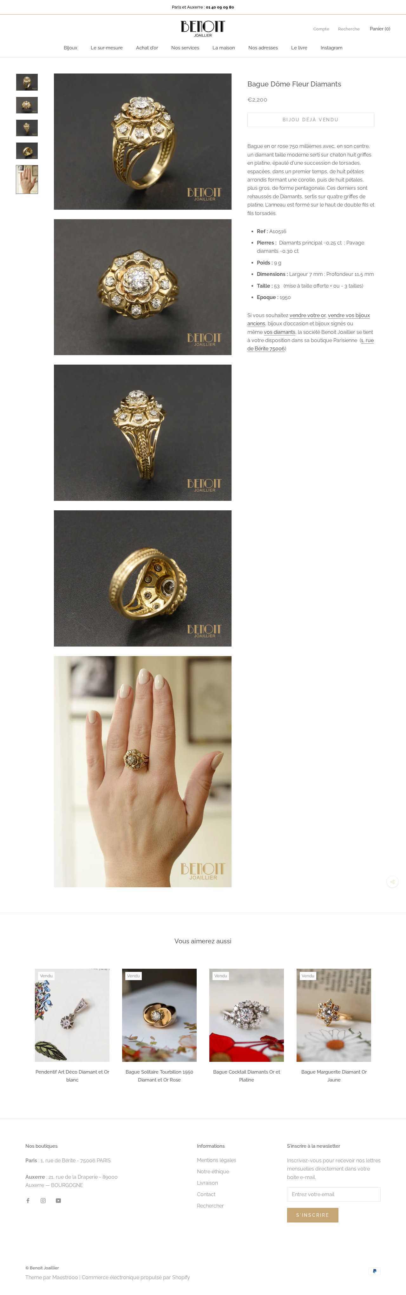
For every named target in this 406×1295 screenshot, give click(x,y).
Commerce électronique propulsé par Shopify (136, 1277)
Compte (321, 29)
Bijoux (70, 48)
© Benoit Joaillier (42, 1268)
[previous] (20, 1024)
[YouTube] (58, 1200)
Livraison (207, 1183)
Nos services (185, 48)
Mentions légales (216, 1160)
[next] (386, 1024)
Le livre (299, 48)
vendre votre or (307, 315)
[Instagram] (43, 1200)
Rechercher (210, 1206)
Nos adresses (263, 48)
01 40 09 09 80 (220, 7)
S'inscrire (312, 1215)
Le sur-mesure (107, 48)
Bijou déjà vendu (311, 119)
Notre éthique (213, 1172)
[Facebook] (27, 1200)
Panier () (380, 29)
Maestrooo (65, 1277)
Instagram (332, 48)
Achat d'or (147, 48)
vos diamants (279, 332)
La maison (224, 48)
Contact (206, 1194)
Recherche (349, 29)
